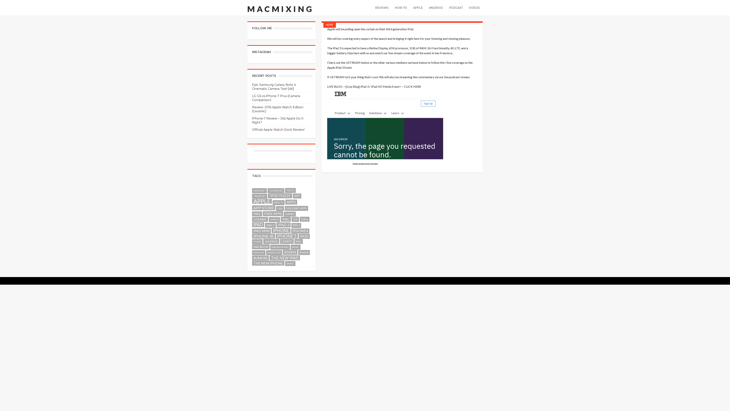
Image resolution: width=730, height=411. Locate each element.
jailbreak (271, 241)
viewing (453, 38)
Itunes (257, 241)
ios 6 (304, 219)
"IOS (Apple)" (276, 190)
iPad (410, 29)
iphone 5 (287, 236)
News (329, 24)
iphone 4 (300, 231)
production (274, 252)
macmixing (280, 9)
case (280, 208)
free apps (273, 214)
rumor (304, 252)
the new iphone (268, 263)
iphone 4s (263, 236)
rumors (260, 258)
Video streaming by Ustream (365, 163)
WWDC (290, 263)
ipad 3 (283, 225)
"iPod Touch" (280, 196)
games (289, 214)
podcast (258, 252)
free (257, 214)
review (290, 252)
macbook (260, 247)
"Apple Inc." (259, 190)
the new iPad (285, 258)
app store (263, 208)
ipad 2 (270, 225)
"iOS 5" (290, 190)
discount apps (296, 208)
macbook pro (280, 247)
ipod (304, 236)
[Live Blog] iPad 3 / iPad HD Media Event (372, 86)
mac (299, 241)
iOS (295, 219)
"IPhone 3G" (259, 196)
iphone (281, 230)
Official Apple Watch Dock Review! (278, 129)
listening (436, 38)
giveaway (260, 219)
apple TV (278, 202)
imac (286, 219)
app (297, 196)
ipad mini (261, 231)
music (295, 247)
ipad (258, 224)
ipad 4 (296, 225)
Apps (291, 202)
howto (274, 219)
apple (262, 201)
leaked (286, 241)
